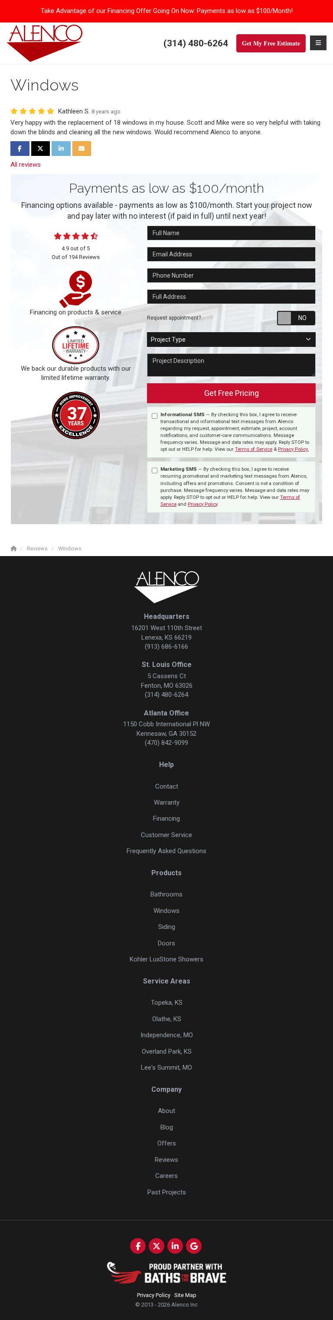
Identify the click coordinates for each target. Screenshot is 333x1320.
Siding (166, 927)
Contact (166, 786)
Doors (166, 943)
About (166, 1111)
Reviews (166, 1160)
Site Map (185, 1295)
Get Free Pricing (231, 393)
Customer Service (166, 835)
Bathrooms (166, 894)
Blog (166, 1127)
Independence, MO (166, 1035)
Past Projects (166, 1192)
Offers (166, 1143)
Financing (166, 818)
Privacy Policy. (293, 449)
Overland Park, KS (167, 1051)
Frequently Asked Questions (166, 851)
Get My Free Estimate (271, 43)
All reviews (25, 164)
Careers (166, 1176)
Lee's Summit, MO (166, 1067)
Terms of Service (253, 449)
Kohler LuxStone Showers (166, 959)
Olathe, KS (166, 1019)
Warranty (167, 802)
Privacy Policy (202, 504)
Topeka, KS (167, 1002)
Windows (166, 911)
